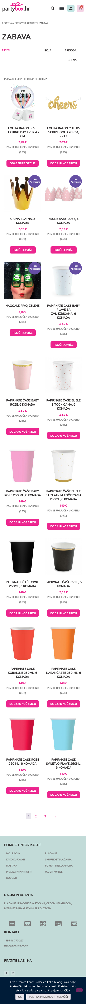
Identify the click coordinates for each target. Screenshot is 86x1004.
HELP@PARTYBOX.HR (16, 945)
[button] (52, 8)
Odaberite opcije (22, 163)
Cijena (72, 60)
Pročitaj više (23, 250)
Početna (7, 23)
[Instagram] (13, 973)
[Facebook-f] (6, 973)
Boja (47, 50)
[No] (79, 990)
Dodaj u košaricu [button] (63, 163)
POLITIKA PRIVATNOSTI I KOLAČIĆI (48, 997)
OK (20, 997)
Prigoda (71, 50)
